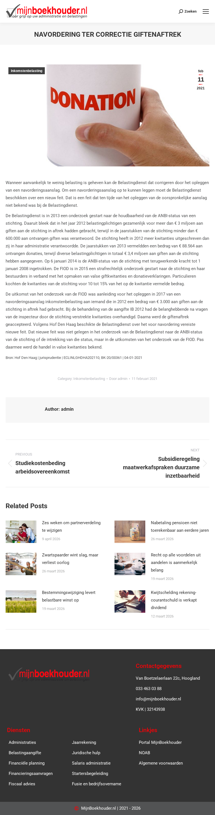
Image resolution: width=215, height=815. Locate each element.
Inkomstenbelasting (26, 71)
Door (118, 379)
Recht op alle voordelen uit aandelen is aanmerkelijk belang (176, 562)
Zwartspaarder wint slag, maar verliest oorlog (70, 558)
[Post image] (21, 532)
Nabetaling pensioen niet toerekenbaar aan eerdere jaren (180, 526)
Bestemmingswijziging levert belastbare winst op (68, 596)
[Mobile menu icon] (205, 11)
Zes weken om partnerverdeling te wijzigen (71, 526)
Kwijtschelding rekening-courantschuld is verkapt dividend (174, 600)
